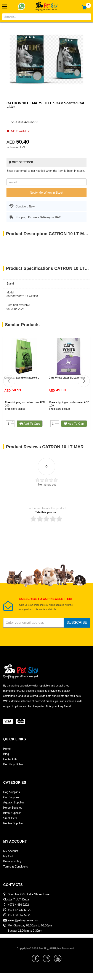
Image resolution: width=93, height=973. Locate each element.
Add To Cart (31, 423)
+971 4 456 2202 (18, 904)
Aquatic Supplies (13, 802)
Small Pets (10, 818)
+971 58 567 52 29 (19, 915)
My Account (10, 851)
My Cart (8, 856)
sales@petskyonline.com (23, 920)
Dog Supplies (11, 792)
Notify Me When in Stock (46, 192)
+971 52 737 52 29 (19, 909)
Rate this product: (46, 512)
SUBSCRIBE (76, 622)
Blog (6, 754)
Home (7, 748)
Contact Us (10, 759)
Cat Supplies (11, 797)
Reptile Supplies (13, 823)
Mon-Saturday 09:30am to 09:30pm (30, 925)
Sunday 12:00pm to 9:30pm (25, 930)
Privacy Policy (12, 861)
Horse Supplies (12, 807)
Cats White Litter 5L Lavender (67, 377)
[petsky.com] (46, 5)
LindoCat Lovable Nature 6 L (21, 377)
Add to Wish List (19, 131)
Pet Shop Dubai (13, 764)
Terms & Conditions (15, 866)
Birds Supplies (12, 812)
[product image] (46, 59)
